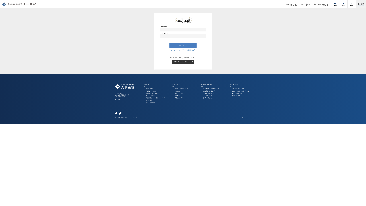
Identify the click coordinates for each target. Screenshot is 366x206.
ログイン (352, 4)
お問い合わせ (335, 4)
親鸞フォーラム (179, 93)
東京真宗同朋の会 (237, 93)
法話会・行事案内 (151, 91)
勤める (321, 4)
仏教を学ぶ (176, 84)
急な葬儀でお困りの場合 (210, 91)
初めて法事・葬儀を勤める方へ (211, 88)
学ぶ (305, 4)
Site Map (244, 117)
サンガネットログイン (238, 95)
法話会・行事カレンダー (152, 93)
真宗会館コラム (179, 98)
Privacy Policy (235, 117)
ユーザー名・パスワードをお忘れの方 (183, 50)
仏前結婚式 (149, 100)
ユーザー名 (164, 26)
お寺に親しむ (148, 84)
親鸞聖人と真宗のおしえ (181, 88)
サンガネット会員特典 (238, 88)
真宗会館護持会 (207, 98)
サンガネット (234, 84)
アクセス (343, 4)
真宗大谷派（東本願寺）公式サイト (361, 4)
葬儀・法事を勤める (207, 84)
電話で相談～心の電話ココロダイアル (156, 98)
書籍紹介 (177, 95)
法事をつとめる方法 (208, 93)
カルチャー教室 (150, 95)
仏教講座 (177, 91)
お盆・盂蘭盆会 (150, 102)
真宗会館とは (149, 88)
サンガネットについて (182, 61)
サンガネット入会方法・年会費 (240, 91)
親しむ (291, 4)
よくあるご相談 (207, 95)
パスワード (164, 33)
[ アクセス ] (118, 99)
